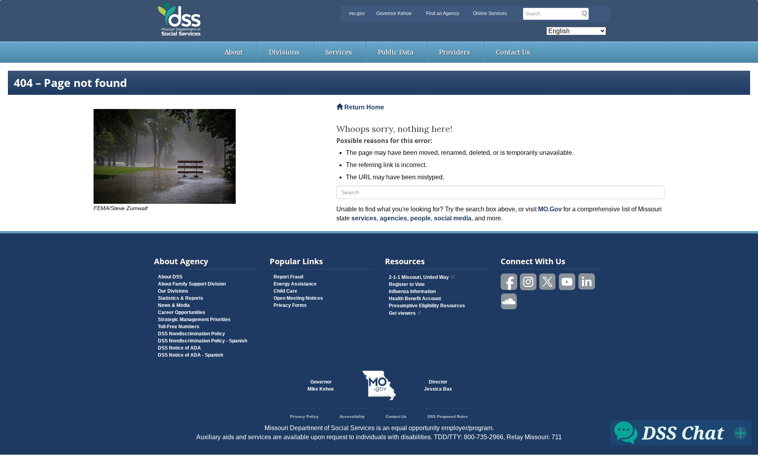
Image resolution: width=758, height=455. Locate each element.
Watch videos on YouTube (567, 281)
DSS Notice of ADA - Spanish (190, 355)
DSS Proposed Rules (448, 416)
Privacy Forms (290, 305)
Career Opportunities (181, 312)
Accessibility (352, 416)
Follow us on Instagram (528, 281)
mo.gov (357, 13)
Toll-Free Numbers (178, 326)
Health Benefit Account (415, 298)
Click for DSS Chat (681, 432)
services (364, 218)
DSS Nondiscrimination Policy (191, 334)
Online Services (490, 13)
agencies (393, 218)
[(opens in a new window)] (209, 156)
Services (338, 52)
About (234, 52)
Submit (584, 14)
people (420, 218)
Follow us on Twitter (548, 281)
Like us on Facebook (509, 281)
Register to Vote (407, 284)
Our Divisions (173, 291)
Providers (454, 52)
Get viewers (402, 313)
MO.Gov (550, 209)
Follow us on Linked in (586, 281)
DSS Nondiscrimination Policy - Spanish (202, 341)
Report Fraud (288, 277)
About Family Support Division (192, 284)
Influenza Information (412, 291)
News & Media (174, 305)
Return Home (363, 107)
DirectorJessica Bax (438, 385)
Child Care (285, 291)
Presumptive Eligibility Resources (427, 305)
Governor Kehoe (394, 13)
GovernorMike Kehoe (321, 385)
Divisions (284, 52)
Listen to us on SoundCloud (509, 300)
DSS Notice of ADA (179, 348)
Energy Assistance (295, 284)
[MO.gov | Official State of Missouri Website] (379, 385)
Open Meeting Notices (298, 298)
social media (452, 218)
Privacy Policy (304, 416)
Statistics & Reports (180, 298)
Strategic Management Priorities (194, 319)
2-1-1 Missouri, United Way (419, 277)
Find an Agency (442, 13)
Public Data (395, 52)
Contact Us (513, 52)
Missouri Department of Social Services (235, 8)
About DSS (170, 277)
